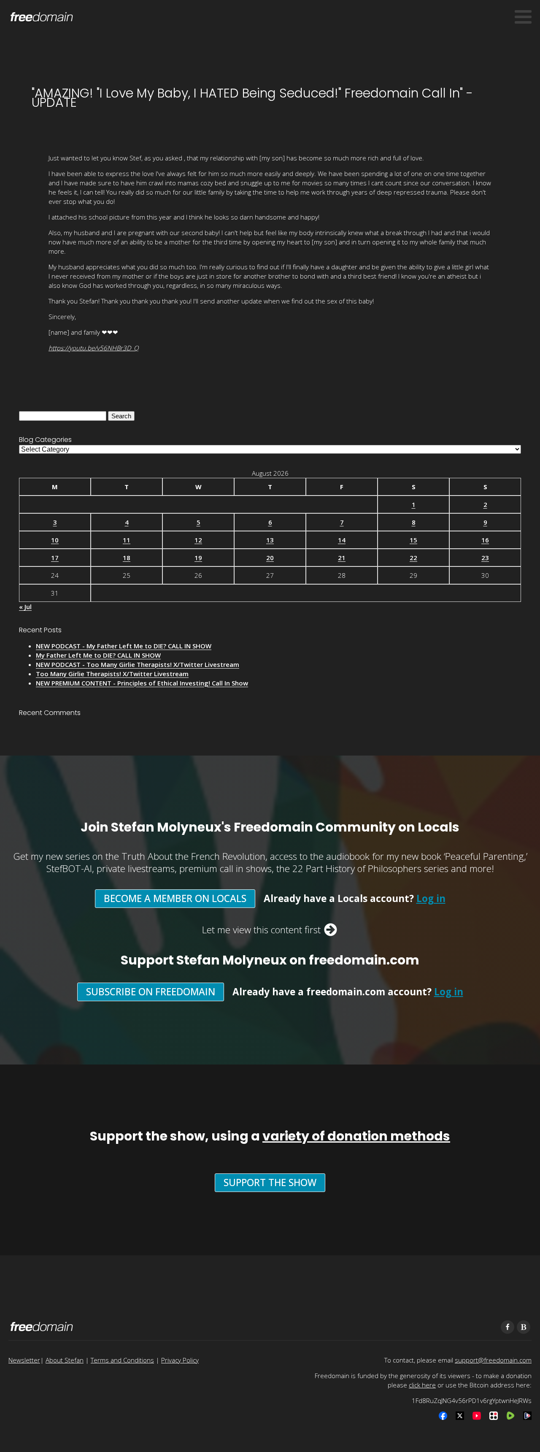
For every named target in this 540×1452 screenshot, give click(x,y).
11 (126, 540)
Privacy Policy (180, 1360)
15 (413, 540)
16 (485, 540)
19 (198, 557)
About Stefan (65, 1360)
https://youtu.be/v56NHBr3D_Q (93, 348)
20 (270, 557)
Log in (431, 898)
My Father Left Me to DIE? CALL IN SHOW (98, 655)
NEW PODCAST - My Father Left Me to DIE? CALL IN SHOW (123, 646)
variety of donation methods (356, 1136)
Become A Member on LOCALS (175, 898)
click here (422, 1385)
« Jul (25, 606)
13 (270, 540)
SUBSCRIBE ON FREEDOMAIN (150, 991)
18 (126, 557)
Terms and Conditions (122, 1360)
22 (413, 557)
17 (55, 557)
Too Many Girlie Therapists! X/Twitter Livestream (112, 673)
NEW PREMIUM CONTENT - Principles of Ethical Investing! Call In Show (142, 683)
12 (198, 540)
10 (55, 540)
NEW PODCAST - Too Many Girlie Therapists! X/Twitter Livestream (137, 664)
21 (342, 557)
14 (342, 540)
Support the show (270, 1182)
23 (485, 557)
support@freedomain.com (493, 1360)
